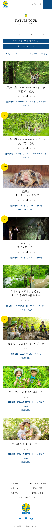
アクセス (14, 488)
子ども (44, 54)
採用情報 (14, 492)
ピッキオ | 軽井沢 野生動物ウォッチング (5, 4)
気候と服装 (37, 488)
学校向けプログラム (26, 46)
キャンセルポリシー (37, 483)
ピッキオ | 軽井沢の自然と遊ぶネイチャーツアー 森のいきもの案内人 (26, 508)
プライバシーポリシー (26, 497)
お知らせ (14, 483)
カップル (19, 54)
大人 (9, 54)
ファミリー (32, 54)
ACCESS (36, 4)
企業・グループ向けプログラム (26, 40)
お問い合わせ (37, 492)
